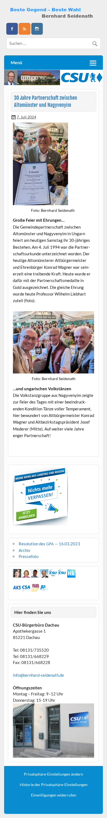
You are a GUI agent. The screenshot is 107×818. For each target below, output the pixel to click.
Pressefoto (28, 556)
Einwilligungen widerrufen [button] (53, 795)
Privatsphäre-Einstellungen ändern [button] (53, 774)
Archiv (24, 550)
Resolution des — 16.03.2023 (49, 543)
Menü (16, 62)
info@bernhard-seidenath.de (38, 675)
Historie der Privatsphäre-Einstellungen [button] (54, 785)
